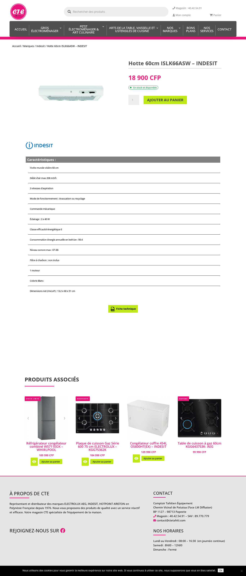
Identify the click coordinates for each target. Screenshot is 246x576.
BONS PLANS (190, 29)
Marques (28, 46)
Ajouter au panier (165, 99)
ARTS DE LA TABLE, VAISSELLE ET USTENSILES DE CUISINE (132, 29)
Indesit (40, 46)
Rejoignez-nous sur (35, 530)
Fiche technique (126, 309)
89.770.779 (202, 516)
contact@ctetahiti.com (171, 520)
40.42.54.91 (177, 516)
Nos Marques (170, 29)
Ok (220, 570)
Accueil (21, 29)
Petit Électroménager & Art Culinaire (84, 30)
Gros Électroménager (44, 29)
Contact (224, 29)
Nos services (206, 29)
